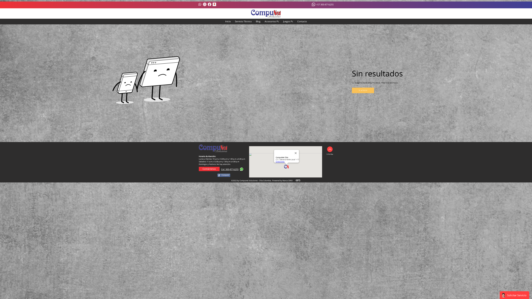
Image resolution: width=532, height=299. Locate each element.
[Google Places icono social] (214, 4)
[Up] (330, 149)
